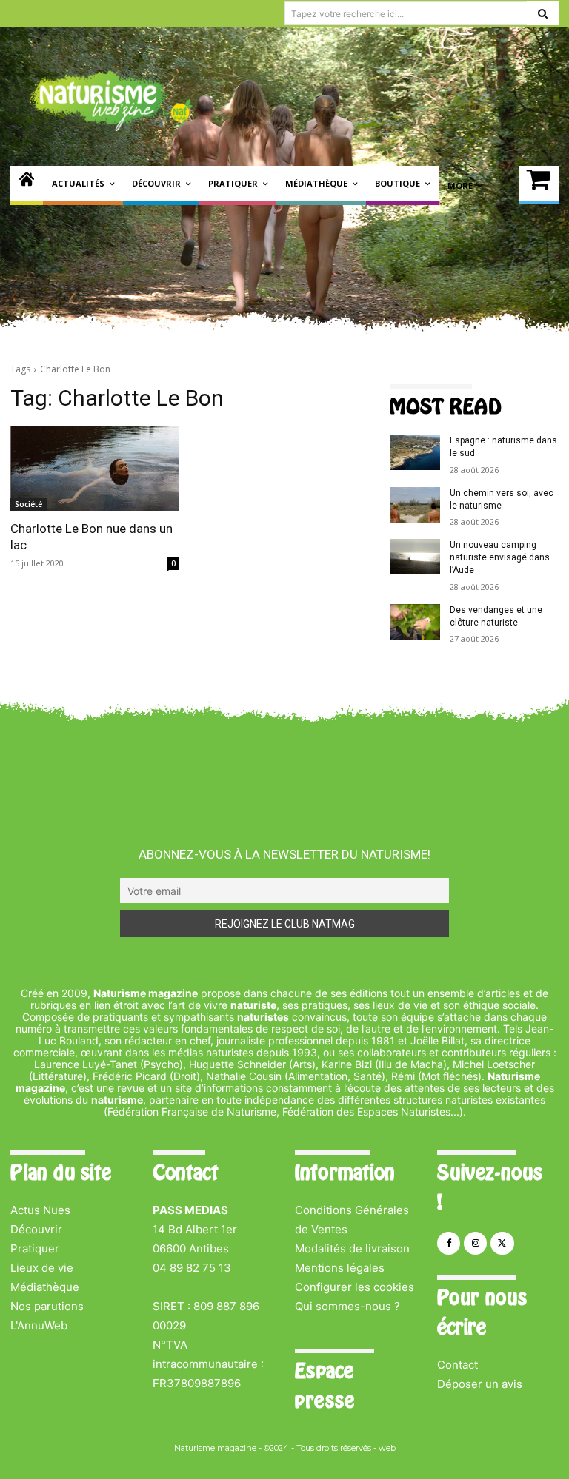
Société (28, 504)
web (387, 1448)
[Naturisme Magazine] (111, 100)
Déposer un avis (479, 1384)
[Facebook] (448, 1243)
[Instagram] (475, 1243)
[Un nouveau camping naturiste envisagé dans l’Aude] (415, 556)
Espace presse (324, 1386)
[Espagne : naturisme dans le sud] (415, 452)
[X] (501, 1243)
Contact (457, 1365)
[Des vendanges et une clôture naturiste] (415, 622)
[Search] (543, 13)
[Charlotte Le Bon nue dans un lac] (94, 468)
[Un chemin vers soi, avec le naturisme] (415, 505)
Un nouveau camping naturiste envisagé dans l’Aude (500, 557)
